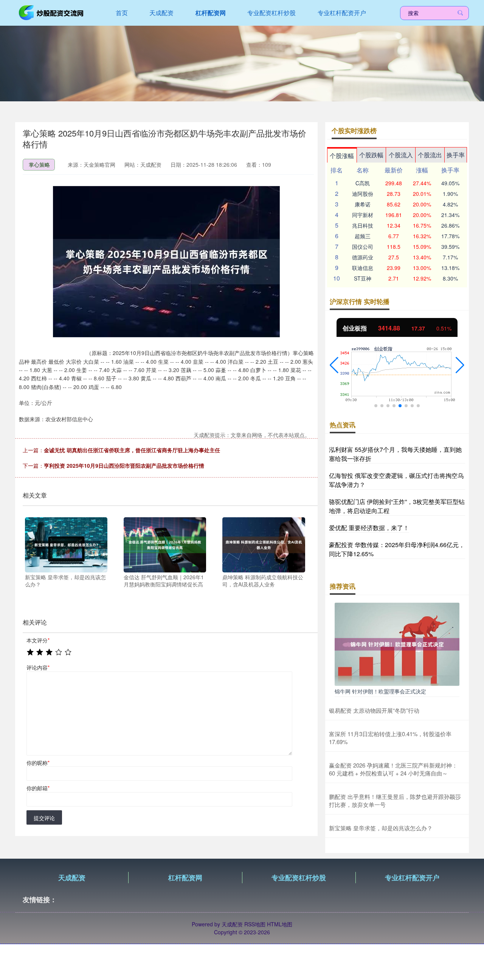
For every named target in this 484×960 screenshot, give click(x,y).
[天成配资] (52, 12)
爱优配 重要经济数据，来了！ (369, 527)
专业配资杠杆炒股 (271, 12)
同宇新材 (362, 215)
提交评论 (44, 818)
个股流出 (430, 154)
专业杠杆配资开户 (342, 12)
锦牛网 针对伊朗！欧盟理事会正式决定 (380, 691)
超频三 (363, 236)
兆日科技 (362, 225)
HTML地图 (279, 924)
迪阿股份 (362, 193)
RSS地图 (254, 924)
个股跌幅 (371, 154)
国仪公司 (362, 246)
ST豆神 (362, 278)
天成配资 (161, 12)
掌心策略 (39, 164)
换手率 (456, 154)
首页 (122, 12)
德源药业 (362, 257)
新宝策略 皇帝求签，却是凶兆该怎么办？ (381, 828)
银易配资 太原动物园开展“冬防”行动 (374, 710)
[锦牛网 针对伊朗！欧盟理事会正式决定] (397, 643)
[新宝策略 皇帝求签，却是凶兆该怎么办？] (66, 543)
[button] (334, 365)
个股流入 (401, 154)
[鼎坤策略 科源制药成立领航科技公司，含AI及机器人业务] (263, 543)
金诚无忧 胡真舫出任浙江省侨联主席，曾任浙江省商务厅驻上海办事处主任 (132, 450)
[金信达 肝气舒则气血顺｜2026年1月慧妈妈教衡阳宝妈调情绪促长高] (165, 543)
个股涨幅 (342, 155)
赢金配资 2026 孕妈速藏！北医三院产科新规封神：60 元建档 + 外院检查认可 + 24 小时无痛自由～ (393, 769)
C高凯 (362, 183)
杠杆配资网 (210, 12)
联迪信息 (362, 267)
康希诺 (363, 204)
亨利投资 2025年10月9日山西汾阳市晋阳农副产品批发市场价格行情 (124, 465)
